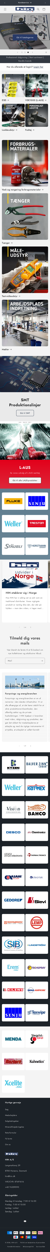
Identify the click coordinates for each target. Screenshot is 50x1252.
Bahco (36, 821)
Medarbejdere (11, 1115)
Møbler (5, 349)
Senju (36, 512)
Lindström (36, 956)
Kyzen (13, 775)
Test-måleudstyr (10, 296)
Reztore (13, 1072)
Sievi (36, 911)
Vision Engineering (13, 821)
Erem (13, 978)
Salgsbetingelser (12, 1121)
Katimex (36, 798)
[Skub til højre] (30, 627)
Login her (38, 66)
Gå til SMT (25, 413)
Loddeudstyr (8, 129)
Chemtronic (36, 843)
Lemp (36, 933)
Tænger (6, 242)
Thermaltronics (36, 866)
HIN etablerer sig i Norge (21, 593)
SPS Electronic (13, 866)
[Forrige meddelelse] (5, 3)
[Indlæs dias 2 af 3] (25, 52)
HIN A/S (14, 1243)
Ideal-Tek (36, 888)
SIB (13, 956)
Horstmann (36, 557)
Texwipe (36, 1024)
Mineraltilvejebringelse (14, 1127)
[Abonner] (42, 661)
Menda (13, 1050)
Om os (8, 1144)
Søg (6, 1109)
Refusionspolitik (28, 1247)
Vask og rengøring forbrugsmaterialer (21, 189)
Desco (13, 843)
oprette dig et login (23, 35)
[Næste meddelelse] (45, 3)
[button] (5, 9)
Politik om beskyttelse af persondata (32, 1243)
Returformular (10, 1132)
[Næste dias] (32, 52)
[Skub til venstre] (19, 627)
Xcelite (13, 1095)
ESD (4, 100)
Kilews (13, 1001)
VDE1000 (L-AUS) (34, 100)
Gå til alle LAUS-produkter (25, 480)
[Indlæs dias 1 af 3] (21, 52)
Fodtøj (28, 129)
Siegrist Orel (36, 1050)
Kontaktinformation (13, 1247)
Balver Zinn (36, 775)
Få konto (8, 1138)
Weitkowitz (13, 933)
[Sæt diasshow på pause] (47, 52)
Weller (13, 534)
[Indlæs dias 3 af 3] (28, 52)
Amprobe (36, 1001)
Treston (36, 534)
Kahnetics (36, 1072)
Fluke (13, 512)
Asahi (13, 888)
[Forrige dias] (17, 52)
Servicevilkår (40, 1247)
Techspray (36, 978)
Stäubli (13, 557)
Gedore (13, 911)
